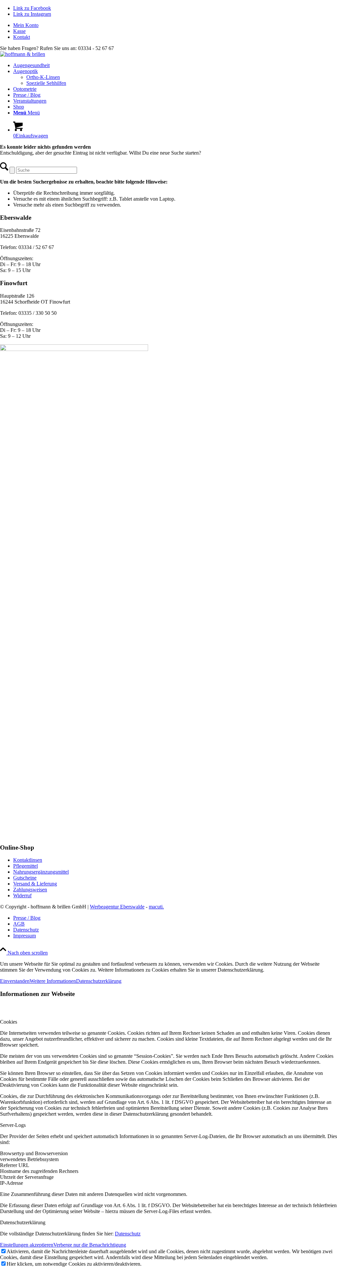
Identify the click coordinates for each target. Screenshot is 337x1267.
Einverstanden (15, 981)
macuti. (156, 906)
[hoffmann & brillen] (22, 54)
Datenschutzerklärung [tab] (22, 1222)
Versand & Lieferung (35, 883)
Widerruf (22, 895)
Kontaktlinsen (27, 860)
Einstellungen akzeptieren (26, 1245)
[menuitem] (175, 25)
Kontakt (21, 37)
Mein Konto (26, 25)
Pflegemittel (25, 866)
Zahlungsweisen (30, 889)
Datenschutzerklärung (98, 981)
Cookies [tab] (8, 1022)
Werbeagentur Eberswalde (117, 906)
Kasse (19, 31)
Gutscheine (25, 878)
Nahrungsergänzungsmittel (41, 872)
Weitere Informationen (53, 981)
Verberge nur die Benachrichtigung (89, 1245)
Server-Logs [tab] (13, 1125)
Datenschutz (128, 1233)
